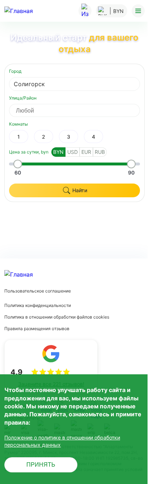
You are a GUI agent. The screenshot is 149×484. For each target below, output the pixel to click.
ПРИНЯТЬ (40, 465)
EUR (86, 152)
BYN (58, 152)
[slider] (17, 164)
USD (72, 152)
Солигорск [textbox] (29, 84)
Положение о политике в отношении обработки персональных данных (62, 441)
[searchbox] (81, 110)
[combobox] (74, 84)
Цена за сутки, (28, 152)
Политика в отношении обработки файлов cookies (56, 317)
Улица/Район (23, 98)
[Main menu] (138, 10)
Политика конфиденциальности (37, 305)
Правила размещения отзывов (36, 328)
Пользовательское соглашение (37, 291)
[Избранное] (84, 10)
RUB (100, 152)
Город (15, 71)
